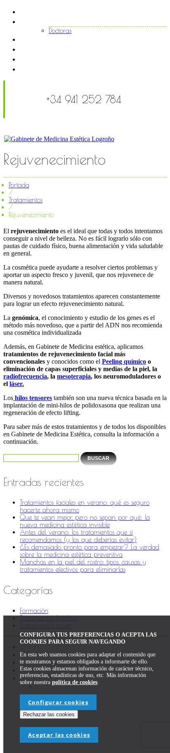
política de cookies (74, 682)
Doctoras (60, 30)
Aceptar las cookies (59, 735)
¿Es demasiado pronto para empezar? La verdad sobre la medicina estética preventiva (89, 550)
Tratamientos (54, 39)
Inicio (40, 11)
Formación (34, 610)
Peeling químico (124, 361)
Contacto (48, 68)
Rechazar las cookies (49, 714)
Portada (19, 185)
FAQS (42, 59)
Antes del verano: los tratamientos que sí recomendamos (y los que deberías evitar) (78, 535)
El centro (47, 21)
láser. (16, 383)
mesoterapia (74, 376)
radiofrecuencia (25, 376)
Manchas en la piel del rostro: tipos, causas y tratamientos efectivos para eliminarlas (83, 565)
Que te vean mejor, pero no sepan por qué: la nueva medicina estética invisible (85, 521)
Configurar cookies (58, 702)
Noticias (45, 49)
